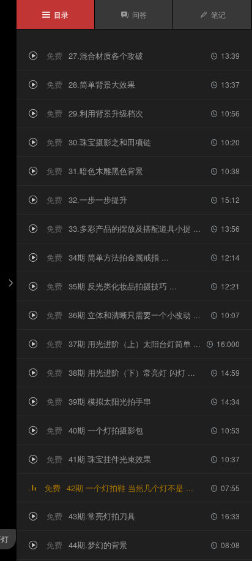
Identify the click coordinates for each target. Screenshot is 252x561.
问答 (133, 14)
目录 (55, 14)
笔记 (212, 14)
